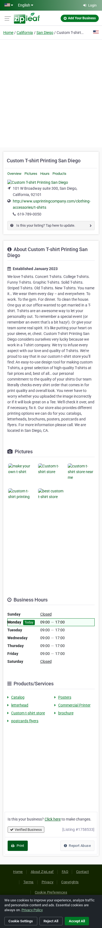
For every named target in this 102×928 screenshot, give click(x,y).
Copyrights (70, 882)
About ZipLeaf (42, 872)
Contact (82, 872)
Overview (14, 174)
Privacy (48, 882)
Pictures (30, 174)
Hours (45, 174)
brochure (65, 713)
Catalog (17, 697)
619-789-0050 (29, 214)
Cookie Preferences (51, 892)
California (25, 32)
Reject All (51, 921)
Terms (28, 882)
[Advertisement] (51, 93)
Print (20, 846)
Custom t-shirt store (28, 713)
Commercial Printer (74, 705)
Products (59, 174)
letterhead (19, 705)
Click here (53, 819)
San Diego (44, 32)
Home (8, 32)
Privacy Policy (32, 910)
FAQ (65, 872)
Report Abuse (79, 846)
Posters (64, 697)
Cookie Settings (20, 921)
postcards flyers (24, 721)
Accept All (77, 921)
